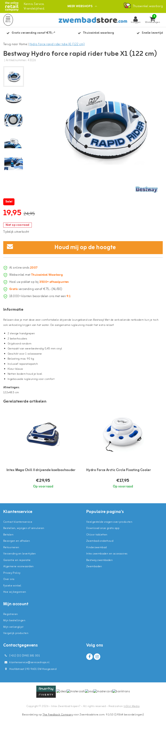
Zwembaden (94, 566)
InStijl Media (131, 706)
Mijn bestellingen (14, 620)
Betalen (8, 534)
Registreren (10, 614)
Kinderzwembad (96, 547)
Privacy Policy (12, 573)
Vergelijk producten (15, 633)
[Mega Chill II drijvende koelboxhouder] (43, 434)
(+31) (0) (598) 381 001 (24, 655)
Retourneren (11, 547)
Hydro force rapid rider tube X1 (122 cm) (57, 44)
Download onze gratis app (102, 528)
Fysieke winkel (12, 585)
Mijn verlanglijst (13, 627)
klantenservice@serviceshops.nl (29, 662)
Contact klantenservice (17, 522)
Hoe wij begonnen (14, 592)
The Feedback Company (58, 714)
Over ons (8, 579)
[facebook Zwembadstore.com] (89, 656)
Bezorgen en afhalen (16, 541)
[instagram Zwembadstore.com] (97, 656)
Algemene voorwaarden (18, 566)
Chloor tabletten (96, 534)
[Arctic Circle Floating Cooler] (123, 434)
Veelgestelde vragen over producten (109, 522)
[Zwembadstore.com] (11, 6)
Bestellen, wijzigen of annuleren (23, 528)
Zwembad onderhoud (99, 541)
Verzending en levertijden (19, 553)
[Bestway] (146, 189)
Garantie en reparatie (17, 560)
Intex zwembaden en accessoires (107, 553)
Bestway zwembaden (99, 560)
